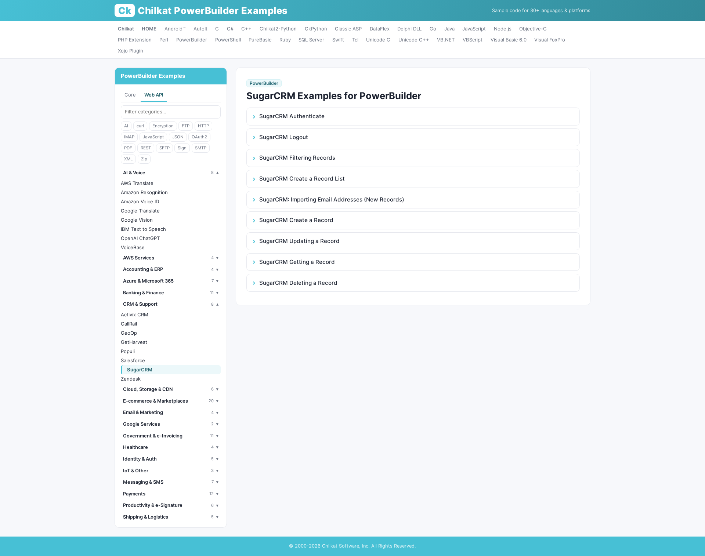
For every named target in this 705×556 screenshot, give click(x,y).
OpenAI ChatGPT (140, 238)
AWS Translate (137, 183)
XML (128, 158)
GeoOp (129, 333)
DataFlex (380, 29)
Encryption (163, 125)
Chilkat (126, 29)
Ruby (285, 40)
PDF (128, 147)
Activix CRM (134, 314)
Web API (153, 95)
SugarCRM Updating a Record (299, 240)
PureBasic (260, 40)
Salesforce (133, 360)
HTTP (203, 125)
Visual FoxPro (549, 40)
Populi (128, 351)
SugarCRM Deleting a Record (298, 282)
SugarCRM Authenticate (292, 116)
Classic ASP (348, 29)
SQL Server (311, 40)
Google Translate (140, 211)
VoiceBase (133, 247)
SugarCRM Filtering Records (297, 157)
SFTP (164, 147)
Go (433, 29)
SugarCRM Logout (283, 137)
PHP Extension (135, 40)
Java (449, 29)
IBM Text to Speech (143, 229)
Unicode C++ (413, 40)
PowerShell (228, 40)
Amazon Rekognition (144, 192)
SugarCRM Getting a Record (297, 261)
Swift (338, 40)
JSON (178, 136)
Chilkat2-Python (278, 29)
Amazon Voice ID (140, 201)
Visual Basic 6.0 (509, 40)
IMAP (129, 136)
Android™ (174, 29)
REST (146, 147)
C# (230, 29)
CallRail (129, 324)
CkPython (316, 29)
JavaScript (474, 29)
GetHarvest (134, 342)
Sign (182, 147)
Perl (163, 40)
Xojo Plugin (130, 51)
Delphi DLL (409, 29)
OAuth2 (199, 136)
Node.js (502, 29)
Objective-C (533, 29)
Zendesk (131, 379)
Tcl (355, 40)
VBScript (472, 40)
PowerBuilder (191, 40)
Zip (144, 158)
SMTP (200, 147)
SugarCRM (139, 370)
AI (126, 125)
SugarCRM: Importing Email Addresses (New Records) (331, 199)
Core (130, 95)
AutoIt (200, 29)
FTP (185, 125)
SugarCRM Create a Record (296, 220)
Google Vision (137, 220)
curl (140, 125)
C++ (246, 29)
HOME (149, 29)
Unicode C (378, 40)
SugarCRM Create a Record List (302, 178)
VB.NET (446, 40)
